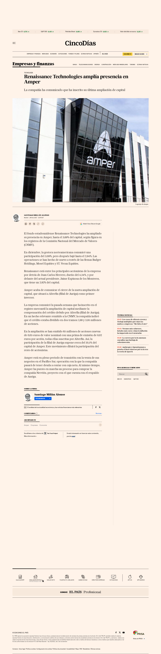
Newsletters (86, 649)
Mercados (45, 54)
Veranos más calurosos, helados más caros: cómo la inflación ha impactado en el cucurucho (132, 331)
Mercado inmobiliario (120, 64)
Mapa (77, 649)
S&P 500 (44, 31)
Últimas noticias (86, 54)
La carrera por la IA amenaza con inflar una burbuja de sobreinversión (131, 340)
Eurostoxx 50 (97, 31)
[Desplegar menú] (14, 43)
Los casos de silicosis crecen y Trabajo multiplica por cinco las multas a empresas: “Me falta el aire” (132, 321)
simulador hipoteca (35, 580)
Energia (97, 64)
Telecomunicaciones (86, 64)
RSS (81, 649)
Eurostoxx (127, 379)
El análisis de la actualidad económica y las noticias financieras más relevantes (54, 407)
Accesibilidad (70, 649)
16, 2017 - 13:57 (36, 217)
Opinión (96, 54)
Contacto (15, 649)
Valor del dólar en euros (128, 31)
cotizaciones (114, 580)
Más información (30, 436)
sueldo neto (51, 580)
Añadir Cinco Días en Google (91, 224)
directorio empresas (98, 580)
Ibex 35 (20, 31)
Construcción (106, 64)
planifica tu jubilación (67, 580)
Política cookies (31, 649)
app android (141, 580)
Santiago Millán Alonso (36, 215)
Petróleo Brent (70, 31)
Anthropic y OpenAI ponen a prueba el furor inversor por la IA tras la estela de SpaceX (132, 349)
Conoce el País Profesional (80, 592)
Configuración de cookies (44, 649)
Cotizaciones (62, 54)
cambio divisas (82, 580)
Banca (75, 64)
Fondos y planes (73, 54)
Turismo (132, 64)
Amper (26, 425)
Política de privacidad (59, 649)
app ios (130, 580)
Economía (53, 54)
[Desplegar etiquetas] (100, 424)
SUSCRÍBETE (127, 54)
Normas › (99, 413)
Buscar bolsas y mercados (128, 368)
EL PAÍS (104, 53)
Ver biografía (40, 398)
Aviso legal (22, 649)
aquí (73, 436)
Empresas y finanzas (33, 54)
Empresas (34, 425)
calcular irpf (20, 580)
